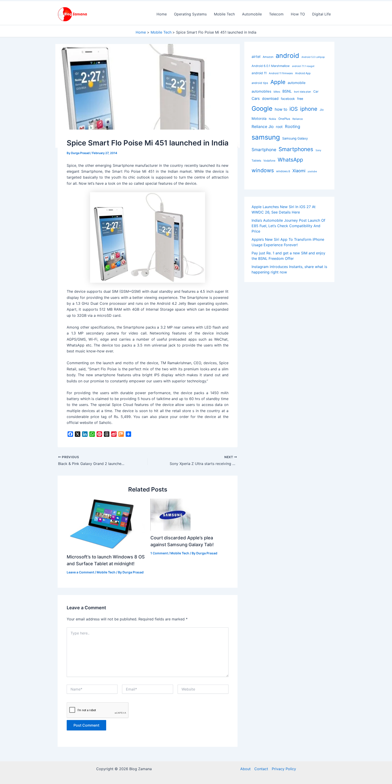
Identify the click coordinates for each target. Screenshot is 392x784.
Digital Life (321, 14)
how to (281, 109)
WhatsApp (290, 160)
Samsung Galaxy (295, 138)
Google (262, 108)
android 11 (259, 73)
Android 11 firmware (281, 73)
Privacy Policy (284, 769)
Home (162, 14)
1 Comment (159, 553)
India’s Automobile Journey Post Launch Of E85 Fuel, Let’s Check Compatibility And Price (288, 225)
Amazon (268, 57)
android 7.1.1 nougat (303, 66)
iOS (293, 109)
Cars (256, 98)
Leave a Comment (80, 572)
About (245, 769)
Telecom (276, 14)
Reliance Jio (263, 126)
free (300, 99)
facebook (288, 99)
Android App (303, 73)
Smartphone (264, 149)
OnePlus (284, 118)
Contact (261, 769)
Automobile (252, 14)
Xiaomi (298, 170)
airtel (256, 56)
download (270, 98)
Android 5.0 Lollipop (313, 57)
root (279, 127)
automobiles (261, 91)
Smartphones (296, 149)
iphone (308, 109)
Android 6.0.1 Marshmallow (271, 66)
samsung (266, 137)
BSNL (287, 91)
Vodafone (269, 160)
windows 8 (283, 171)
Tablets (256, 160)
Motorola (259, 118)
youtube (312, 171)
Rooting (292, 126)
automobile (297, 83)
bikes (277, 91)
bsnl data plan (302, 91)
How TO (298, 14)
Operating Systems (190, 14)
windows (263, 170)
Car (315, 91)
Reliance (297, 118)
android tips (260, 83)
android (287, 55)
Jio (322, 109)
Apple (277, 82)
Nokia (272, 118)
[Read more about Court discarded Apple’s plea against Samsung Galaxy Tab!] (170, 514)
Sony (318, 150)
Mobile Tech (224, 14)
